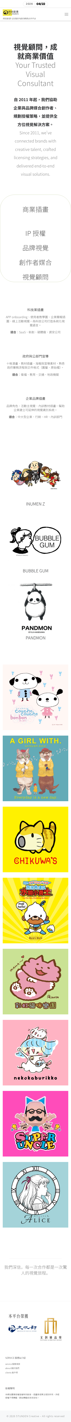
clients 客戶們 (11, 1372)
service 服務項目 (12, 1363)
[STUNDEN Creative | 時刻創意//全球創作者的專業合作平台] (11, 12)
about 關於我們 (12, 1368)
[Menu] (66, 14)
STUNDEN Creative (27, 1416)
